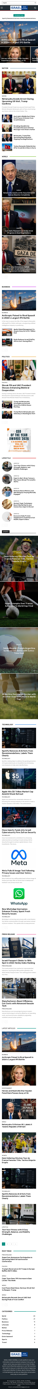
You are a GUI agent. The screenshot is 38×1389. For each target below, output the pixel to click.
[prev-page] (3, 277)
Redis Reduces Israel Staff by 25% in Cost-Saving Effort (24, 340)
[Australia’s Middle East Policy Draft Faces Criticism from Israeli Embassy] (7, 118)
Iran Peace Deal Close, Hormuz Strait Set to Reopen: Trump (18, 1289)
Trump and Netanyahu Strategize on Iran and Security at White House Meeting (22, 404)
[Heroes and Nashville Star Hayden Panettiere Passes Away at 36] (15, 55)
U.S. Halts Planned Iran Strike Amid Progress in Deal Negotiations (19, 232)
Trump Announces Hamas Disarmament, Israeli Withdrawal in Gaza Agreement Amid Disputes (19, 269)
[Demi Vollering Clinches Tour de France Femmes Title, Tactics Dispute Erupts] (19, 558)
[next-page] (6, 277)
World (19, 190)
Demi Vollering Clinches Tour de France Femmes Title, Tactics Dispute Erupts (18, 1160)
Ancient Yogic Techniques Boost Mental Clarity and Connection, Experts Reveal (24, 505)
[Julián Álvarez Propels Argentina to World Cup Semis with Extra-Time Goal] (19, 650)
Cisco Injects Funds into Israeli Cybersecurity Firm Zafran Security (19, 831)
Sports (19, 553)
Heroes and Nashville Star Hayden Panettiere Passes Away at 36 (17, 1092)
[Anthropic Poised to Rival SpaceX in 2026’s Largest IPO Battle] (19, 33)
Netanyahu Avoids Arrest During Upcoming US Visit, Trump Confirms (18, 101)
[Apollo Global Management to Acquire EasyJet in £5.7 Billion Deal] (7, 332)
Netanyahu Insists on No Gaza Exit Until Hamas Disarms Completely (19, 194)
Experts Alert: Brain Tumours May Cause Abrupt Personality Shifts (24, 480)
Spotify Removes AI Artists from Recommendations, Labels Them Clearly (17, 753)
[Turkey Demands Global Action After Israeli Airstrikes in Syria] (7, 147)
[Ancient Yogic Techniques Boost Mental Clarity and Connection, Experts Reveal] (7, 504)
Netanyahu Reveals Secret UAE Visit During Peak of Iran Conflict (16, 1298)
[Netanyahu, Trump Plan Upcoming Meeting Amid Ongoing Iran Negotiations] (7, 138)
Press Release (7, 966)
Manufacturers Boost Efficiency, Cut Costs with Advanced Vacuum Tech (18, 1003)
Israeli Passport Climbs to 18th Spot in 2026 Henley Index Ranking (18, 961)
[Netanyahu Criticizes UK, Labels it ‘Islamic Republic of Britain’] (19, 1109)
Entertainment (7, 1088)
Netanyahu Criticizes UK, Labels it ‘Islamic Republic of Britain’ (17, 1125)
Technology (6, 758)
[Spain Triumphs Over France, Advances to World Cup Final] (19, 604)
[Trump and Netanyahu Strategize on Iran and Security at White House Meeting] (7, 404)
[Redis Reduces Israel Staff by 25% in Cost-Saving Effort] (7, 342)
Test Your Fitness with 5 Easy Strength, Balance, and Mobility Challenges (24, 467)
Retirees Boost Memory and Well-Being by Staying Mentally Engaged (25, 492)
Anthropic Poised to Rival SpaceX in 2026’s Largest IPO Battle (18, 316)
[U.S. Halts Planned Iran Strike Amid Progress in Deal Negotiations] (19, 216)
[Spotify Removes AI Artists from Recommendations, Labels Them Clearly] (19, 738)
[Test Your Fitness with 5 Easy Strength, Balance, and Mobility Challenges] (7, 466)
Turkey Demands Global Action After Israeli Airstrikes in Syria (25, 147)
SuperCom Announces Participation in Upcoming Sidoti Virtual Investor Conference (17, 1259)
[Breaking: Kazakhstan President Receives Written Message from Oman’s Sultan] (7, 128)
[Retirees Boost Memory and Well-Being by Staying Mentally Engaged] (7, 491)
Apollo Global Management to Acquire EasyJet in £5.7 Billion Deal (24, 331)
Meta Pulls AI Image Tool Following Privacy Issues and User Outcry (18, 871)
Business (4, 37)
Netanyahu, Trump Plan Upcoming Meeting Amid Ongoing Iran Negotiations (23, 137)
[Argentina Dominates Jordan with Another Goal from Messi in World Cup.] (19, 696)
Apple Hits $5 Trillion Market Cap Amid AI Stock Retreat (17, 792)
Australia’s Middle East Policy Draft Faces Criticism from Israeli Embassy (24, 118)
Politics (4, 382)
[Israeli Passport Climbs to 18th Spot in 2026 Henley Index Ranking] (19, 947)
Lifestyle (16, 463)
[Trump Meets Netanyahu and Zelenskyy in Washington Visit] (7, 415)
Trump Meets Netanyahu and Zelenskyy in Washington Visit (24, 412)
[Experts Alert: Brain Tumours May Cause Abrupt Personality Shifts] (7, 479)
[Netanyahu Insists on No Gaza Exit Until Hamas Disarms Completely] (19, 178)
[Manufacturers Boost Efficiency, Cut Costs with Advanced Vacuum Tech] (19, 988)
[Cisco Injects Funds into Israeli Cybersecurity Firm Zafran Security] (19, 817)
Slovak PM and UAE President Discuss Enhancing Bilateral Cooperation (16, 387)
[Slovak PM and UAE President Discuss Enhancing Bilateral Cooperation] (19, 370)
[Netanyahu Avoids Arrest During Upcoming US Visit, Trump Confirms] (19, 82)
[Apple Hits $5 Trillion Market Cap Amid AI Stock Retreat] (19, 779)
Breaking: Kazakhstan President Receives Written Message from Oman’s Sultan (24, 127)
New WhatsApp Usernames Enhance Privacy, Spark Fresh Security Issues (16, 911)
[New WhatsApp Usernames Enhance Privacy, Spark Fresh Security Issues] (19, 896)
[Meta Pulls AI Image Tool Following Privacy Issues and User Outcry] (19, 858)
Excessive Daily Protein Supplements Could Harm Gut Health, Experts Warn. (24, 517)
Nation (4, 96)
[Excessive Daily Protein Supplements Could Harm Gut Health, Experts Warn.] (7, 517)
